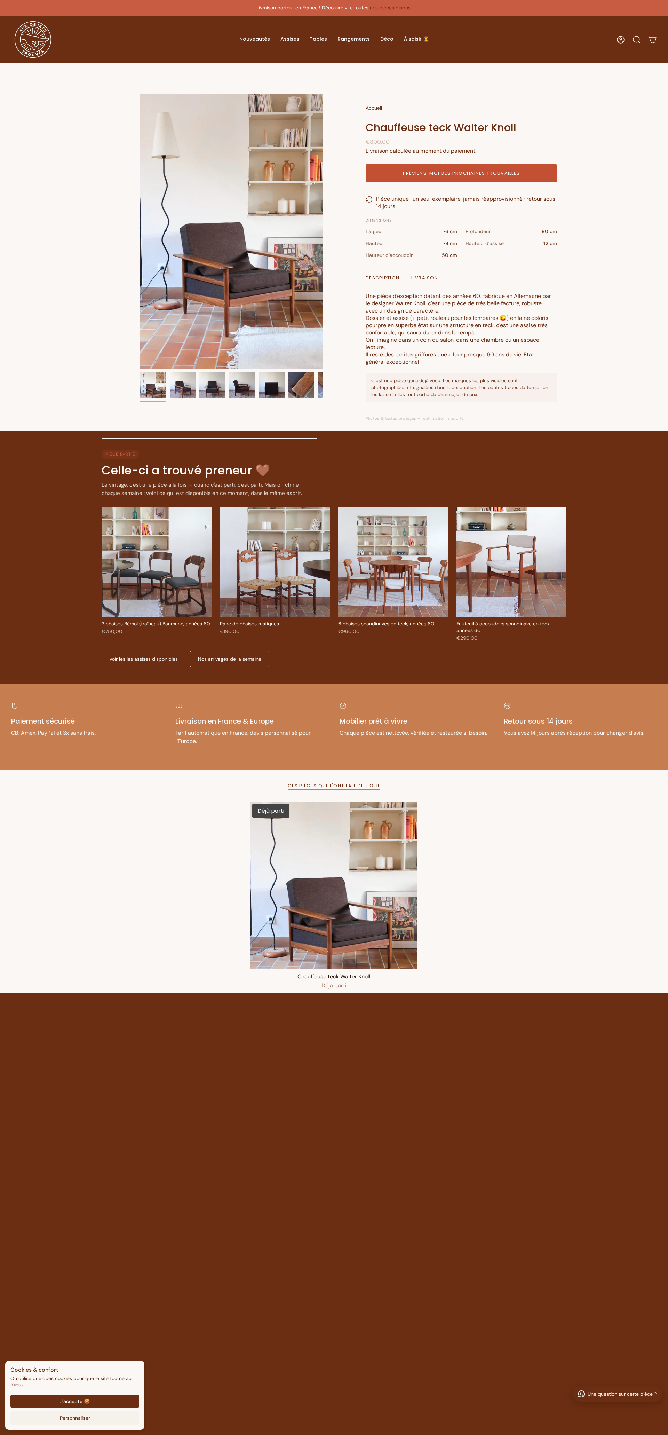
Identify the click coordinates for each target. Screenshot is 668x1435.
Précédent (140, 231)
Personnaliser (75, 1418)
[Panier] (653, 40)
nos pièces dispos (390, 8)
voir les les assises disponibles (144, 659)
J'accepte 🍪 (75, 1401)
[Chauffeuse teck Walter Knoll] (334, 885)
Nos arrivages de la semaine (229, 659)
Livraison (377, 151)
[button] (254, 39)
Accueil (374, 108)
